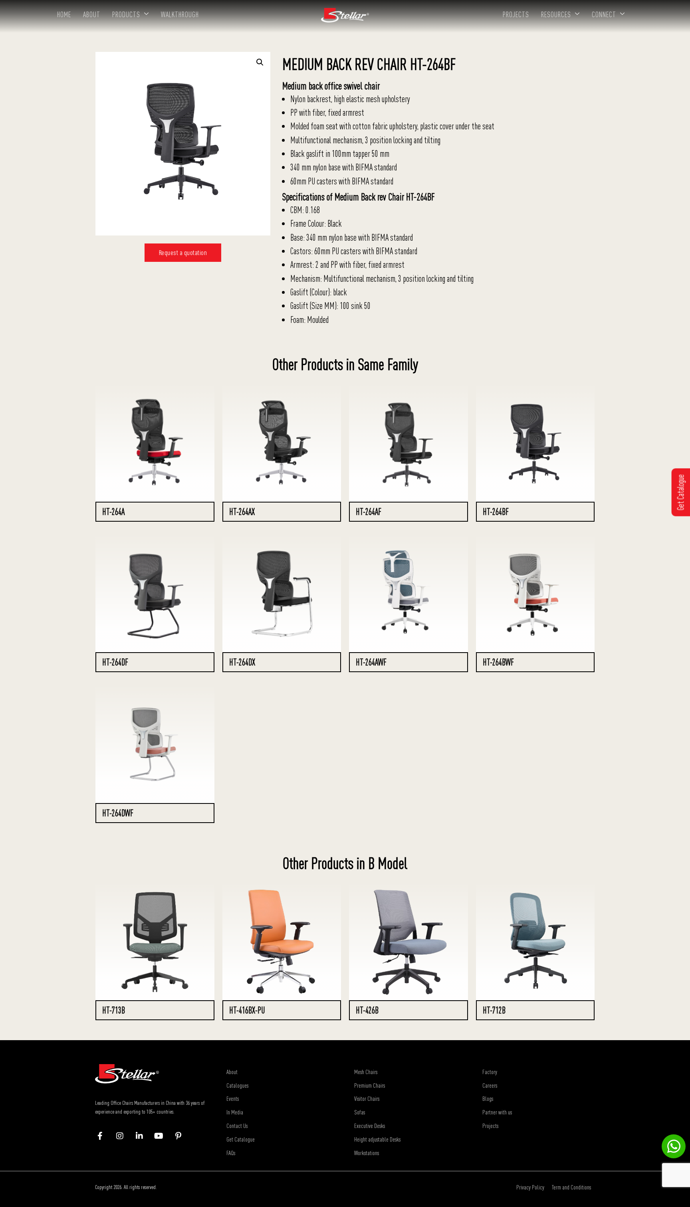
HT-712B (494, 1010)
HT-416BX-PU (247, 1010)
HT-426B (367, 1010)
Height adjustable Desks (377, 1139)
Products (126, 14)
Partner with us (497, 1112)
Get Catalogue (240, 1139)
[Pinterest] (182, 1136)
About (91, 14)
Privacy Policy (530, 1187)
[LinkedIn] (143, 1136)
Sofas (359, 1112)
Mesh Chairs (365, 1071)
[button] (260, 62)
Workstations (366, 1152)
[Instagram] (124, 1136)
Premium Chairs (369, 1085)
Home (64, 14)
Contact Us (237, 1125)
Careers (489, 1085)
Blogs (487, 1098)
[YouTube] (163, 1136)
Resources (556, 14)
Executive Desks (369, 1125)
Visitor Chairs (366, 1098)
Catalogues (237, 1085)
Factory (489, 1071)
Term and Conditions (571, 1187)
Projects (516, 14)
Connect (604, 14)
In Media (234, 1112)
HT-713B (113, 1010)
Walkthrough (180, 14)
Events (232, 1098)
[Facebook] (104, 1136)
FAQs (230, 1152)
